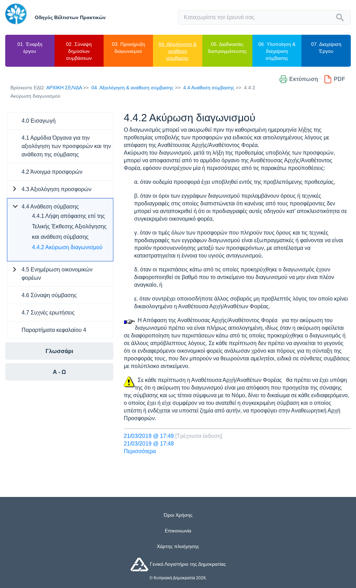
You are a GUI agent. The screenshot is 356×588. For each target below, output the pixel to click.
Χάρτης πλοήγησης (178, 546)
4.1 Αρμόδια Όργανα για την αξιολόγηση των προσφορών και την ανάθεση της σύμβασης (66, 146)
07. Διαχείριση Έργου (326, 47)
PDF (339, 79)
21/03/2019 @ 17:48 (149, 444)
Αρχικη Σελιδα (64, 87)
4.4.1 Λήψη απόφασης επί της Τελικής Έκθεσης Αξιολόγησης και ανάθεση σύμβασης (69, 226)
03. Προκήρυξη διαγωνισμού (128, 47)
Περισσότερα (140, 451)
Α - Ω (59, 372)
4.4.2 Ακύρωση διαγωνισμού (67, 247)
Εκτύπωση (303, 79)
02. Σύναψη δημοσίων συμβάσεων (79, 51)
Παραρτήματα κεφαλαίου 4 (54, 330)
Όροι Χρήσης (178, 515)
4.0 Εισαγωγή (39, 121)
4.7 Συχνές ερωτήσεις (48, 313)
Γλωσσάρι (59, 351)
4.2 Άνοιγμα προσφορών (52, 172)
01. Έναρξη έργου (29, 47)
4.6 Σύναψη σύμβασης (49, 295)
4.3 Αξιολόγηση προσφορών (56, 189)
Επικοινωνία (178, 530)
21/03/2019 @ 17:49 (149, 436)
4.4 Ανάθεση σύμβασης (208, 87)
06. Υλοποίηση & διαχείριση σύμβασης (277, 51)
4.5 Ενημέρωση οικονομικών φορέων (57, 274)
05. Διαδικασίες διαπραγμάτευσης (227, 47)
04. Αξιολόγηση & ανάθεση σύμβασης (177, 51)
